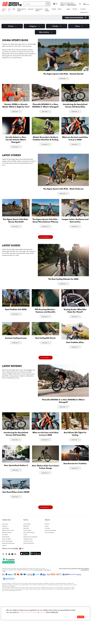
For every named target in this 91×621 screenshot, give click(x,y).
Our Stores (47, 534)
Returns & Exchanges (7, 547)
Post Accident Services (28, 549)
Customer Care (6, 526)
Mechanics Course (28, 547)
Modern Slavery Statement (83, 574)
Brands (59, 9)
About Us (47, 526)
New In (9, 9)
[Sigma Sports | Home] (12, 4)
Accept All (80, 617)
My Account (5, 530)
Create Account (71, 5)
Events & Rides (26, 530)
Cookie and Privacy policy (28, 612)
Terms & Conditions (49, 539)
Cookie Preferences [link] (85, 576)
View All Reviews (45, 513)
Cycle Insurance (27, 536)
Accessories (31, 9)
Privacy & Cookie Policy (50, 536)
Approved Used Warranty (8, 549)
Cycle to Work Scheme (28, 539)
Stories (10, 26)
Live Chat (15, 555)
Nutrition (54, 9)
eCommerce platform (38, 576)
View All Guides (45, 357)
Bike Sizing (26, 534)
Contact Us (4, 532)
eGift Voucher (5, 534)
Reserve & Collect (6, 545)
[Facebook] (6, 560)
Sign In (62, 5)
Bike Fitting (26, 532)
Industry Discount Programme (30, 543)
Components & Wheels (39, 9)
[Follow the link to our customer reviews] (10, 567)
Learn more (62, 78)
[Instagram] (15, 560)
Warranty (4, 551)
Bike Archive (44, 32)
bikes (30, 370)
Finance (25, 541)
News (77, 26)
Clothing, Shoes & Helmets (21, 9)
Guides (55, 26)
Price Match (5, 541)
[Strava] (3, 560)
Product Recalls (5, 543)
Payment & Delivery (7, 539)
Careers (47, 532)
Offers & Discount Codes (8, 536)
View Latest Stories (44, 237)
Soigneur (33, 26)
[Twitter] (9, 560)
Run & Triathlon (47, 9)
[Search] (48, 4)
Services (25, 526)
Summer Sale (4, 9)
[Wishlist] (80, 4)
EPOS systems (47, 576)
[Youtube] (12, 560)
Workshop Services (28, 545)
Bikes (14, 9)
